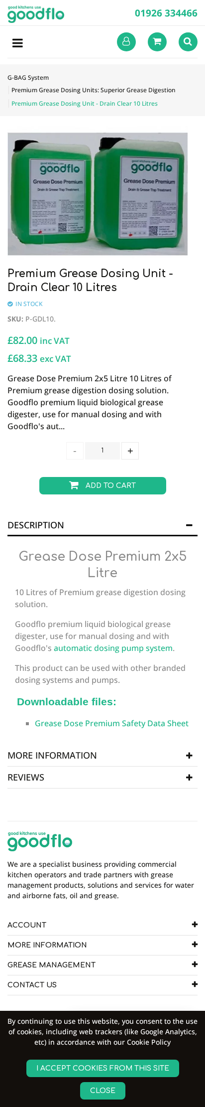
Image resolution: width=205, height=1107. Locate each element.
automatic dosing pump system (113, 647)
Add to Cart (110, 485)
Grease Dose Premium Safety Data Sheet (112, 723)
